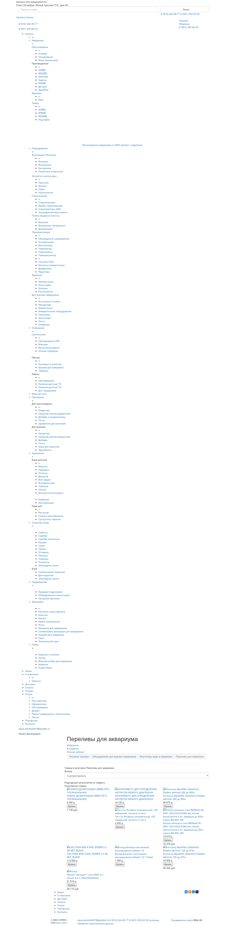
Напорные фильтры (49, 598)
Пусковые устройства (49, 364)
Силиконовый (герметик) (51, 572)
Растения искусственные (51, 611)
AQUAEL (43, 73)
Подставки (44, 119)
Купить (71, 806)
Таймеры (43, 370)
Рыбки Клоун (45, 667)
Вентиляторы (45, 245)
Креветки (43, 664)
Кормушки (43, 499)
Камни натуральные (49, 621)
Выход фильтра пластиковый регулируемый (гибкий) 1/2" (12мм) (134, 855)
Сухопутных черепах (49, 519)
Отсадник (43, 552)
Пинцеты (43, 555)
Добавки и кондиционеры (52, 416)
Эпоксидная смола (48, 565)
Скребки (42, 535)
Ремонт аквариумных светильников (51, 713)
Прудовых (43, 469)
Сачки (41, 545)
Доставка (30, 684)
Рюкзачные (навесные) (50, 171)
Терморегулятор (47, 255)
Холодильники (46, 242)
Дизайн (36, 710)
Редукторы (44, 271)
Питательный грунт (48, 641)
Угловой (42, 53)
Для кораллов (45, 575)
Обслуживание (40, 707)
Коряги (42, 618)
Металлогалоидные (49, 347)
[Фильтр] (88, 871)
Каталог (29, 33)
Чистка (35, 717)
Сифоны (43, 532)
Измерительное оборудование (54, 311)
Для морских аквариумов (45, 294)
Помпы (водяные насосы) (46, 215)
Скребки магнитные (49, 539)
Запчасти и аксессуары (44, 176)
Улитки (42, 657)
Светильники (39, 334)
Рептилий (43, 512)
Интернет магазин (79, 756)
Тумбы (35, 103)
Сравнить (74, 748)
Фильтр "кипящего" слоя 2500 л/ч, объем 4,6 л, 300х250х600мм (85, 876)
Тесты (41, 321)
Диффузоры (45, 268)
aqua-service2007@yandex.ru (34, 728)
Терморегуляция (41, 232)
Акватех (42, 80)
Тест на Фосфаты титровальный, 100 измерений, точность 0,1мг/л (135, 818)
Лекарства (43, 410)
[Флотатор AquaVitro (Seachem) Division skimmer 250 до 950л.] (184, 790)
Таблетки (43, 486)
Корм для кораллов (48, 446)
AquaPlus (43, 89)
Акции (28, 671)
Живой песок (45, 308)
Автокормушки (46, 502)
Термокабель (45, 251)
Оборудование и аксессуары (54, 595)
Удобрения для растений (52, 423)
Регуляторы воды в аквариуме (156, 756)
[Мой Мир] (193, 891)
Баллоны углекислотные (51, 265)
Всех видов (44, 479)
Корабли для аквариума (51, 634)
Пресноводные (40, 47)
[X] (197, 891)
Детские (42, 86)
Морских (43, 466)
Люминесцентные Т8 (49, 387)
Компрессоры (45, 281)
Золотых (42, 473)
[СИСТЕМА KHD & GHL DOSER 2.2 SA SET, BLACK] (88, 848)
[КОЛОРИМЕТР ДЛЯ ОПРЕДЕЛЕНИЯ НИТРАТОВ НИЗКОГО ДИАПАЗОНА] (136, 790)
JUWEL (42, 70)
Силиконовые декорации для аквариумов (60, 631)
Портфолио (31, 720)
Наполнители (45, 192)
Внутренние (44, 164)
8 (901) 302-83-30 (190, 14)
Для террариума (47, 390)
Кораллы (43, 614)
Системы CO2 (46, 261)
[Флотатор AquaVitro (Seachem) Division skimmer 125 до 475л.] (184, 848)
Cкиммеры (44, 324)
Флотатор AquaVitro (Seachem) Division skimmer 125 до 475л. (184, 855)
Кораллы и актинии (48, 654)
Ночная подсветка (48, 350)
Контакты (30, 723)
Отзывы (29, 690)
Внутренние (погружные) (51, 225)
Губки (41, 189)
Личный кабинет (75, 751)
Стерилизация (39, 195)
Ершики (42, 542)
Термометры (45, 248)
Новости (36, 680)
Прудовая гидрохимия (50, 591)
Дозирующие (45, 228)
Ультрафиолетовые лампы (52, 212)
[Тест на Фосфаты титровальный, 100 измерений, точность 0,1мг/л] (136, 811)
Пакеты (42, 548)
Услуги (28, 694)
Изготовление (39, 700)
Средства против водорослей (54, 413)
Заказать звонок (24, 17)
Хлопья (42, 489)
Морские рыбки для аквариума (55, 661)
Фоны (41, 624)
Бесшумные (44, 168)
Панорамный (45, 56)
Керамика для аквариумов (52, 628)
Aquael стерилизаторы (50, 205)
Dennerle (43, 76)
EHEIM (42, 83)
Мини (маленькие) (48, 60)
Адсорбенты (45, 449)
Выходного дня (46, 482)
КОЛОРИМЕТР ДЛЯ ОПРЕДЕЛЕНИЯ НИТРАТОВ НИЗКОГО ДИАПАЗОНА (134, 797)
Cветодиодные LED (48, 341)
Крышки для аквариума (51, 367)
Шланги (42, 185)
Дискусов (43, 476)
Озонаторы (44, 314)
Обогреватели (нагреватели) (54, 238)
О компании (31, 674)
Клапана (43, 288)
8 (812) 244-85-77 (170, 14)
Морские (36, 93)
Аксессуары (44, 284)
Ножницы (43, 558)
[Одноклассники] (189, 891)
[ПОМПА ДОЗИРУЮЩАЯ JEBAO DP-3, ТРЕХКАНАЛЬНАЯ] (88, 790)
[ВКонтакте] (186, 891)
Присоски (43, 182)
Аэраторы (37, 275)
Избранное (73, 745)
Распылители (45, 291)
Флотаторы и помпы (49, 301)
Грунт (41, 638)
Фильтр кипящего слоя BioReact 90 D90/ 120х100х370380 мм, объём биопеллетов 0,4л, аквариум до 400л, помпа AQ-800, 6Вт (183, 828)
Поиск (185, 9)
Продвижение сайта (182, 920)
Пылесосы (44, 562)
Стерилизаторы (46, 202)
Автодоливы (44, 304)
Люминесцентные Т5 (49, 383)
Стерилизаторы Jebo (49, 209)
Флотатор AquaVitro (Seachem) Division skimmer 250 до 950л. (184, 797)
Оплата (29, 687)
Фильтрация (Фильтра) (44, 154)
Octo (40, 99)
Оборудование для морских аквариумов (114, 756)
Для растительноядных (50, 492)
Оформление (39, 704)
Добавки (42, 440)
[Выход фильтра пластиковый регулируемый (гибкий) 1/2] (136, 848)
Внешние (43, 161)
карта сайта (61, 922)
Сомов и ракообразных (50, 515)
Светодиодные (46, 380)
